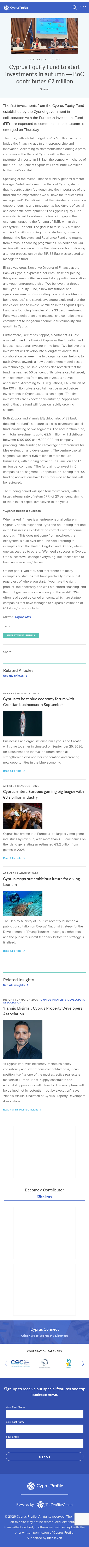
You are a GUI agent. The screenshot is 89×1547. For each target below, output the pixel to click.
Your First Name (15, 1407)
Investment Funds (21, 635)
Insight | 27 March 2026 (21, 999)
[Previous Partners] (6, 1363)
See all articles (13, 675)
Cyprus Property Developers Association (44, 1001)
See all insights (14, 984)
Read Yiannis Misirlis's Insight (20, 1109)
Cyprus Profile (17, 8)
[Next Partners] (82, 1363)
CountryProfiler (54, 1504)
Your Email (12, 1437)
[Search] (75, 7)
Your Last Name (15, 1422)
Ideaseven (54, 1538)
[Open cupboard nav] (83, 7)
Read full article (12, 771)
